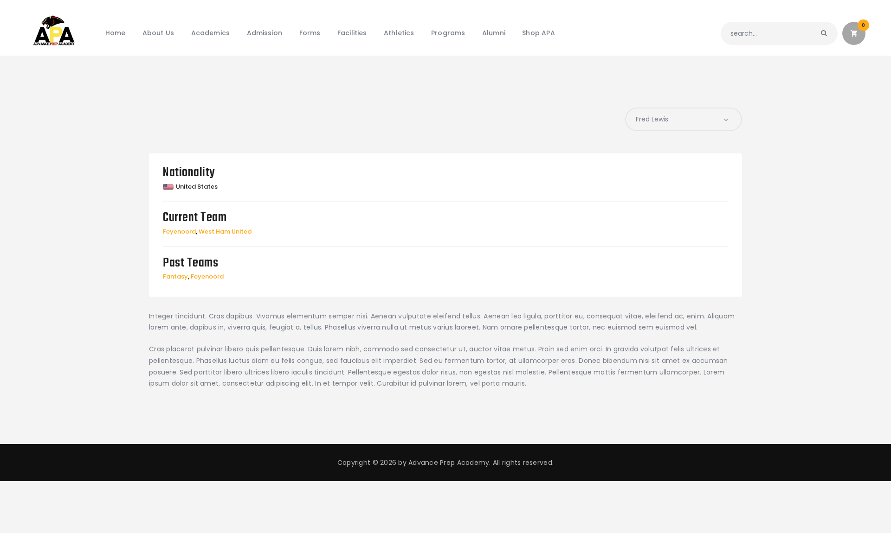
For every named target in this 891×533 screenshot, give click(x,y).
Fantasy (175, 276)
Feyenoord (179, 231)
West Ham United (225, 231)
